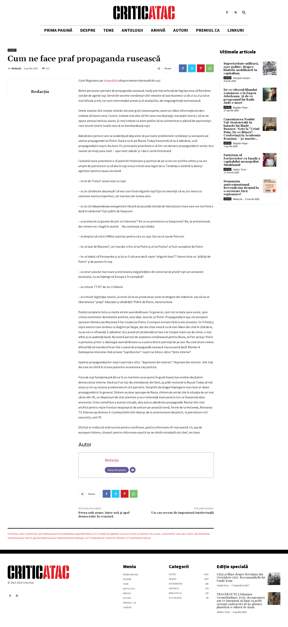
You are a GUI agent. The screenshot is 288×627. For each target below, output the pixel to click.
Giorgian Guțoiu (241, 78)
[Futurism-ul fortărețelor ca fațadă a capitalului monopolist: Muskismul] (269, 160)
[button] (244, 12)
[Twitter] (192, 68)
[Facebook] (227, 12)
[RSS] (235, 12)
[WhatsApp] (210, 68)
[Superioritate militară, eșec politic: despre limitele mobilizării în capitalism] (269, 68)
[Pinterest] (201, 68)
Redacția (16, 68)
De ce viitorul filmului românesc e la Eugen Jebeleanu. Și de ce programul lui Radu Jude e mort (240, 96)
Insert (12, 50)
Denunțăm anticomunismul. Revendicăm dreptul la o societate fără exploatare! (241, 188)
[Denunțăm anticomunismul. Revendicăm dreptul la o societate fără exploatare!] (269, 186)
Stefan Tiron (239, 169)
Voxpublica (110, 80)
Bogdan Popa (240, 107)
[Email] (133, 470)
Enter (227, 77)
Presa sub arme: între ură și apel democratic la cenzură (104, 514)
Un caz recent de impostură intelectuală (182, 513)
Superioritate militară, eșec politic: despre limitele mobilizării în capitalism (241, 68)
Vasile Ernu (222, 585)
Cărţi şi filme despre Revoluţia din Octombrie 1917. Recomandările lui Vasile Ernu (241, 578)
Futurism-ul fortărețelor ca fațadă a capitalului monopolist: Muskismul (242, 160)
